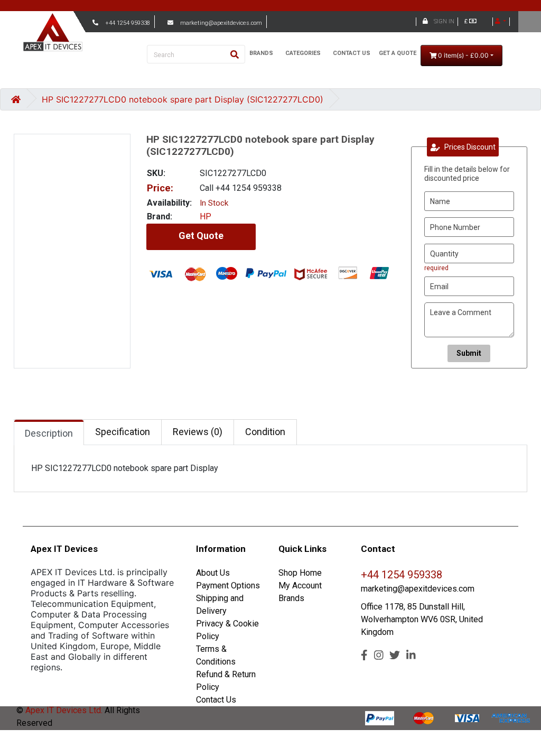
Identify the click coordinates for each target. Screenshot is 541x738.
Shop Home (300, 573)
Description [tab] (49, 433)
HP (205, 216)
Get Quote (201, 235)
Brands (291, 598)
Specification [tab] (122, 431)
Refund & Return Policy (226, 680)
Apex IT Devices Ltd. (62, 710)
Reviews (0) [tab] (197, 431)
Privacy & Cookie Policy (227, 630)
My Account (300, 585)
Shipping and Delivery (220, 604)
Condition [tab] (265, 431)
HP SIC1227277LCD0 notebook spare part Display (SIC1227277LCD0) (182, 99)
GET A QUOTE (397, 53)
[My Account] (500, 21)
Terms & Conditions (216, 655)
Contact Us (216, 700)
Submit (468, 353)
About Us (213, 573)
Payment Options (228, 585)
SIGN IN (444, 21)
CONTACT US (351, 53)
